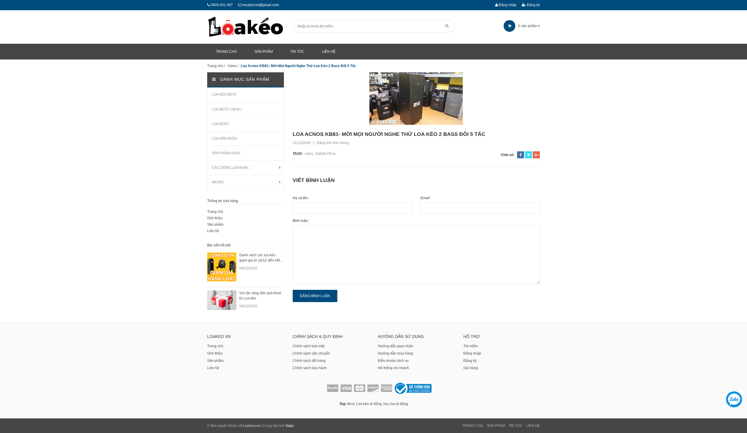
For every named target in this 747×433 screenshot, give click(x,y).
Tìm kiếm (470, 346)
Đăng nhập (507, 5)
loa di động (399, 404)
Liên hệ (213, 231)
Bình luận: (301, 221)
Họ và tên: (301, 198)
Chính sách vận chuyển (311, 353)
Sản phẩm (215, 224)
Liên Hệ (533, 426)
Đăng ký (533, 5)
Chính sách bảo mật (308, 346)
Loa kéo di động (369, 404)
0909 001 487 (222, 5)
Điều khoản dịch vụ (393, 361)
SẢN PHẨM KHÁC (226, 153)
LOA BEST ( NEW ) (227, 109)
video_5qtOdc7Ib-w (320, 154)
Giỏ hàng (470, 368)
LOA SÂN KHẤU (225, 138)
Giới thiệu (215, 218)
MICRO (218, 182)
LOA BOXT (220, 124)
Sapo (289, 426)
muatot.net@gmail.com (260, 5)
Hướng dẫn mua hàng (395, 353)
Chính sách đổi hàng (309, 361)
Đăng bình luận (315, 296)
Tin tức (516, 426)
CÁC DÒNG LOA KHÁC (230, 168)
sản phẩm (528, 26)
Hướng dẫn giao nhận (395, 346)
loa (385, 404)
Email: (425, 198)
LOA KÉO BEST (224, 94)
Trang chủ (215, 212)
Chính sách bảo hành (310, 368)
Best (350, 404)
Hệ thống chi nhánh (393, 368)
